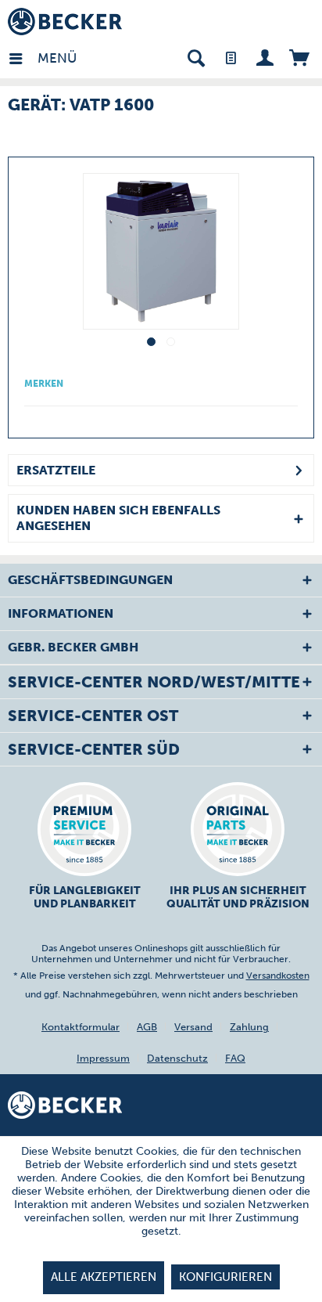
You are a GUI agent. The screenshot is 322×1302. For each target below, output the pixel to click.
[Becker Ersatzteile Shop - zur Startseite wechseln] (65, 21)
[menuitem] (22, 56)
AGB (147, 1027)
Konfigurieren (225, 1277)
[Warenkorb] (299, 56)
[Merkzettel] (230, 56)
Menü (41, 58)
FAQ (235, 1058)
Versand (193, 1027)
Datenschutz (177, 1058)
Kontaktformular (80, 1027)
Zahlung (249, 1027)
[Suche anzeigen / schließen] (195, 56)
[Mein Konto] (264, 56)
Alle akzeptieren (103, 1277)
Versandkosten (277, 975)
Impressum (103, 1058)
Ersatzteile (55, 470)
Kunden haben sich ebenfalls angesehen (118, 518)
